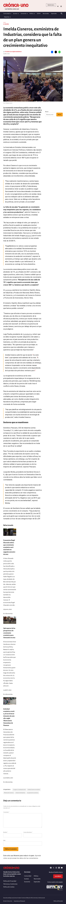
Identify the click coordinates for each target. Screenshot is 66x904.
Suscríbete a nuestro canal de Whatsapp (33, 454)
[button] (33, 452)
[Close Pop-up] (63, 428)
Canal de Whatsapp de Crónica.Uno (33, 468)
